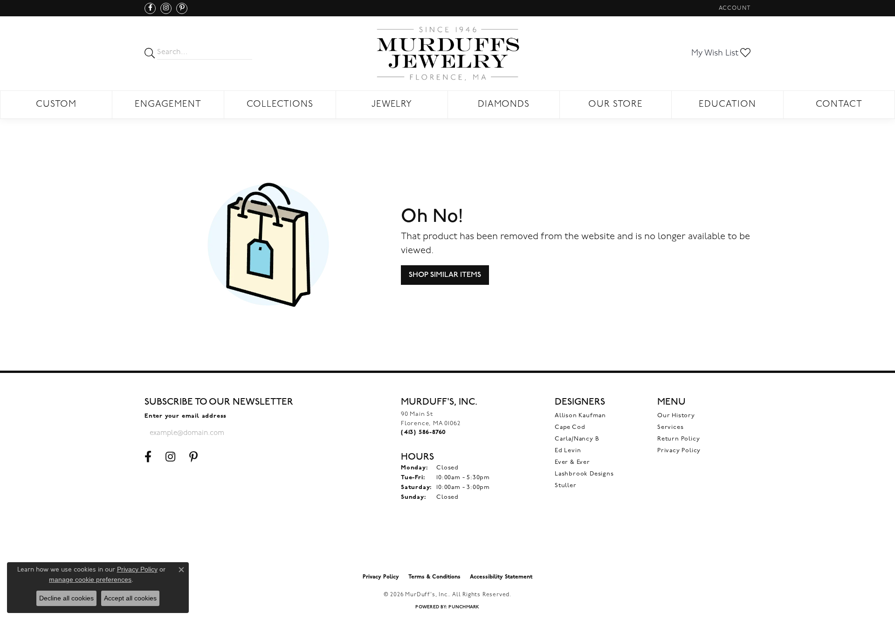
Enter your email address (186, 416)
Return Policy (678, 439)
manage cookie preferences (90, 579)
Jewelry (392, 104)
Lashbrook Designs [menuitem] (584, 474)
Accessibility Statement (501, 577)
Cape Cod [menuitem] (570, 427)
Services (670, 427)
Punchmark (463, 607)
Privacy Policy (679, 451)
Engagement (168, 104)
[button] (733, 8)
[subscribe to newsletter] (280, 433)
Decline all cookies (66, 598)
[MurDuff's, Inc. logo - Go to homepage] (447, 53)
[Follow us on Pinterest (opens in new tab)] (181, 8)
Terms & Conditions (434, 577)
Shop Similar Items (445, 274)
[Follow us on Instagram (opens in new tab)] (166, 8)
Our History (676, 416)
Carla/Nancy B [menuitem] (577, 439)
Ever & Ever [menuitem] (572, 462)
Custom (56, 104)
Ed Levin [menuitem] (568, 451)
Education (727, 104)
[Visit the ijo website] (447, 545)
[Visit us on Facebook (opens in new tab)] (150, 8)
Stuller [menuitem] (566, 485)
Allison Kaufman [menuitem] (580, 416)
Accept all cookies (130, 598)
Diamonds (504, 104)
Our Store (615, 104)
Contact (839, 104)
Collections (280, 104)
